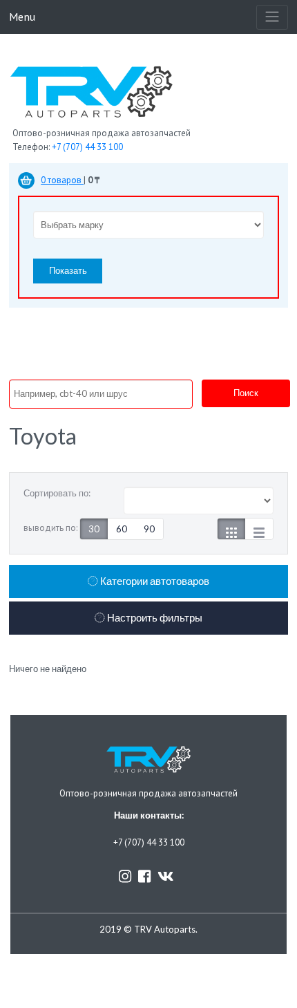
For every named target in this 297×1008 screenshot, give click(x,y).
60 (121, 528)
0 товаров (62, 180)
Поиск (245, 392)
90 (149, 528)
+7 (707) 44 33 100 (87, 147)
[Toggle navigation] (272, 17)
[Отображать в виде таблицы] (259, 529)
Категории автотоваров (153, 581)
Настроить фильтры (153, 618)
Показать (68, 270)
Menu (22, 16)
